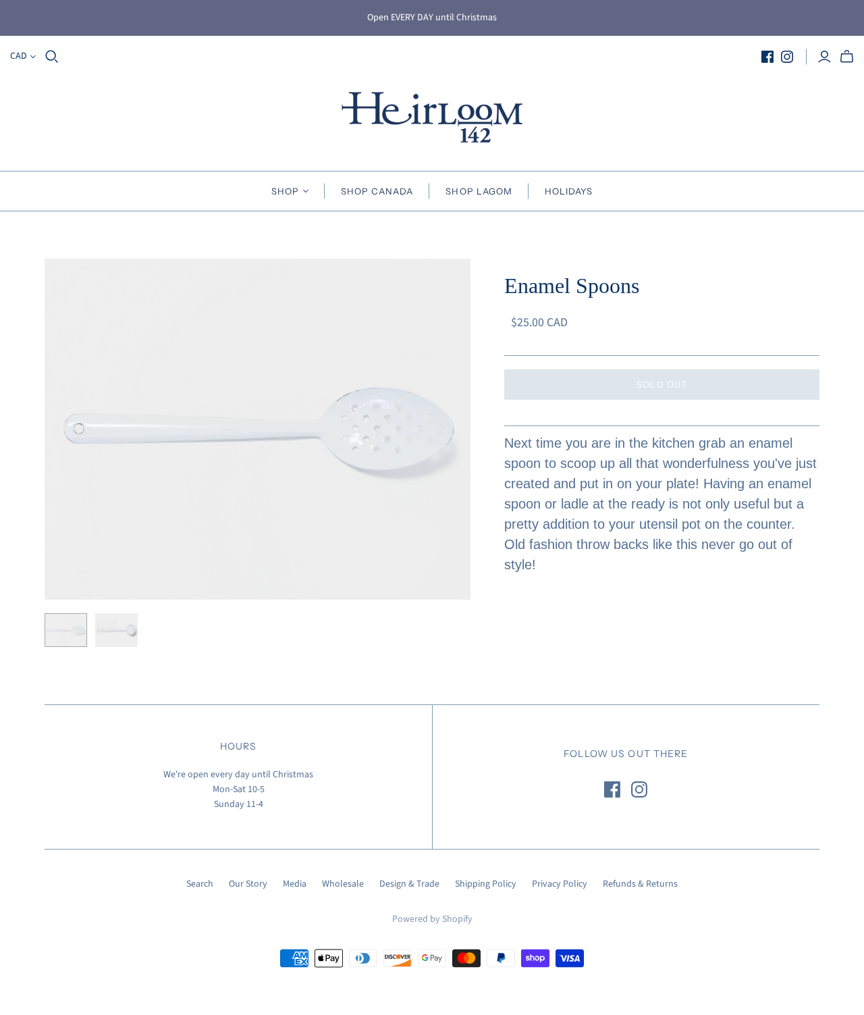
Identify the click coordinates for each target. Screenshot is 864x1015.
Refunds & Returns (640, 884)
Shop (285, 191)
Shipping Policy (485, 884)
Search (199, 884)
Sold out (661, 384)
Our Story (248, 884)
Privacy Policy (559, 884)
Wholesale (343, 884)
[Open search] (52, 56)
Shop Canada (377, 191)
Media (294, 884)
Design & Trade (409, 884)
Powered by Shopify (432, 919)
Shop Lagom (479, 191)
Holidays (569, 191)
